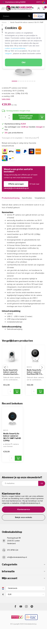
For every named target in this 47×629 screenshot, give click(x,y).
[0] (43, 8)
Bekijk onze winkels (23, 517)
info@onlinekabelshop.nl (30, 503)
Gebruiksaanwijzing (14, 329)
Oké (23, 62)
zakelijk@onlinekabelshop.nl (16, 188)
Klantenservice (23, 509)
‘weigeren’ (8, 53)
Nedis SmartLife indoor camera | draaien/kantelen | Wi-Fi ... (11, 372)
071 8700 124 (12, 550)
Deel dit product (31, 138)
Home (4, 22)
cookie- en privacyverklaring (15, 48)
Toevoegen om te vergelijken (12, 138)
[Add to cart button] (18, 458)
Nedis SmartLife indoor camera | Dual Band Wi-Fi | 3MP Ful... (34, 372)
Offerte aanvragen (16, 184)
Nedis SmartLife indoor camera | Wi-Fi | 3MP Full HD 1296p (12, 437)
